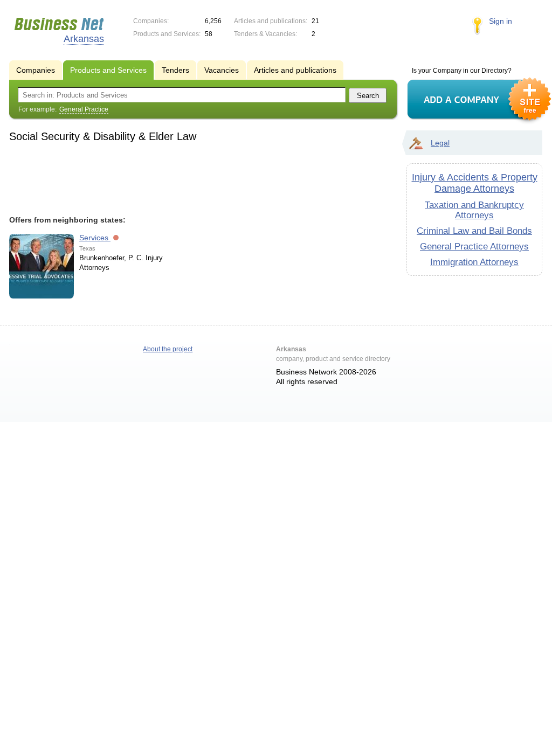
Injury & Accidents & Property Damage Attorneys (474, 183)
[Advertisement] (198, 177)
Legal (440, 142)
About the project (167, 349)
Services (95, 237)
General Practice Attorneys (474, 246)
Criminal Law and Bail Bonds (474, 230)
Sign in (500, 21)
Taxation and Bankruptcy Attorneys (474, 210)
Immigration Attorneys (474, 262)
